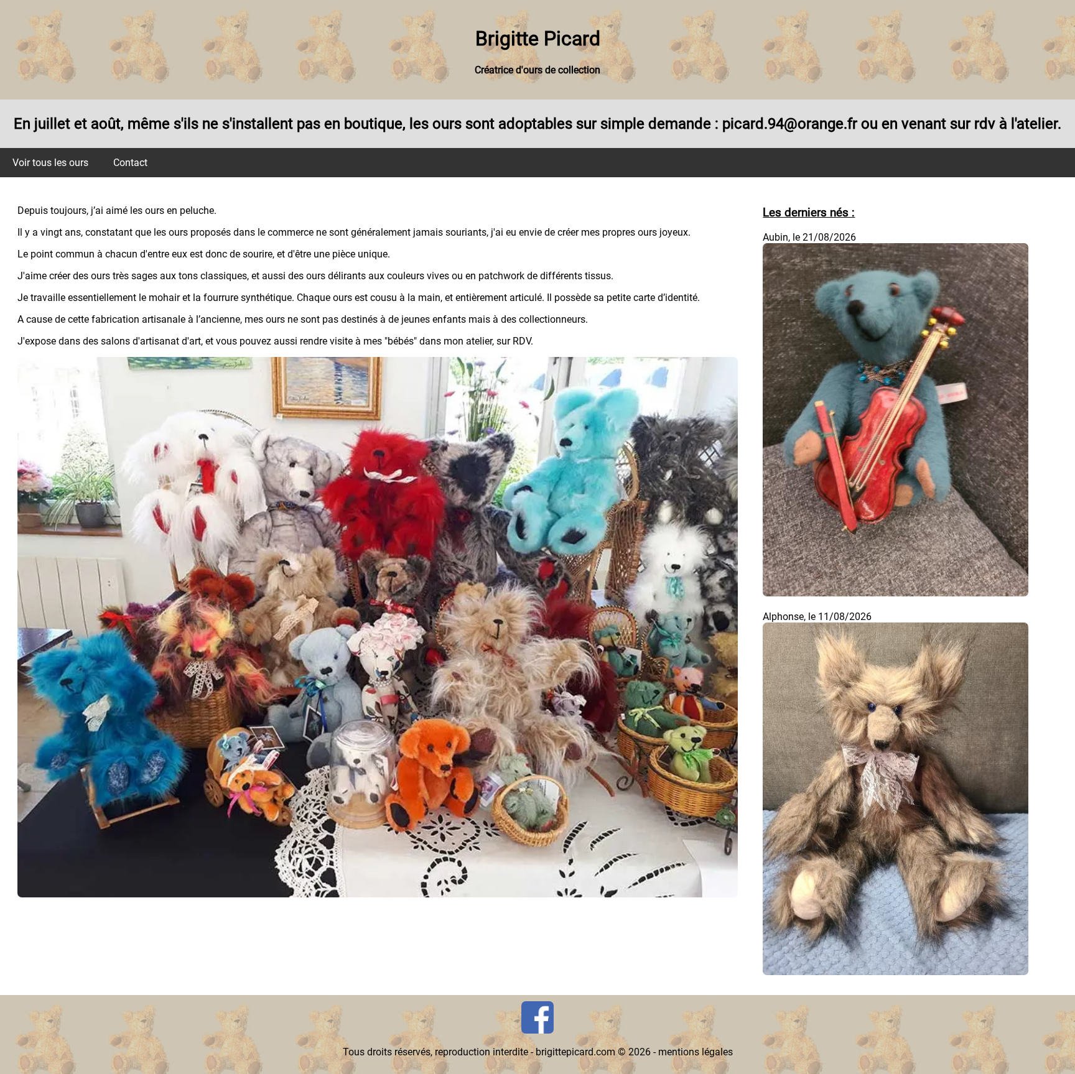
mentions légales (695, 1052)
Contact (130, 163)
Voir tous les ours (50, 163)
